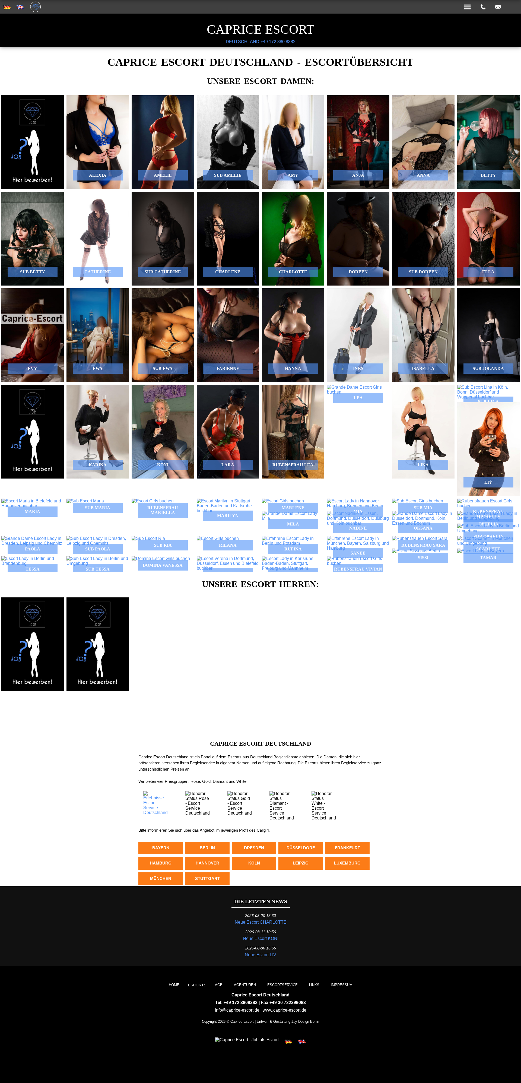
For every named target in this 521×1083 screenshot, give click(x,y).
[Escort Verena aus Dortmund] (228, 563)
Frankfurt (347, 847)
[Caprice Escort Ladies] (358, 390)
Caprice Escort (260, 29)
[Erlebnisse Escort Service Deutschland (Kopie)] (155, 812)
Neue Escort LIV (260, 954)
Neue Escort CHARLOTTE (261, 922)
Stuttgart (207, 878)
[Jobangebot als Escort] (32, 142)
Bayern (160, 847)
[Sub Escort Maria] (97, 501)
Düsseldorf (301, 847)
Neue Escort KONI (260, 938)
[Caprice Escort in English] (302, 1042)
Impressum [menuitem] (341, 985)
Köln (254, 863)
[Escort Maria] (32, 503)
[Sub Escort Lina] (488, 392)
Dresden (254, 847)
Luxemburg (347, 863)
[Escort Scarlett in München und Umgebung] (488, 541)
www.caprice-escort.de (284, 1010)
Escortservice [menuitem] (282, 985)
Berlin (207, 847)
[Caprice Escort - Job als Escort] (246, 1040)
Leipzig (301, 863)
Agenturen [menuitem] (245, 985)
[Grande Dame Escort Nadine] (358, 518)
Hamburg (160, 863)
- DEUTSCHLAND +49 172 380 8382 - (260, 41)
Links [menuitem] (314, 985)
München (160, 878)
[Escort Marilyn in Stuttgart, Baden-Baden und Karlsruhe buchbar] (228, 506)
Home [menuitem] (174, 985)
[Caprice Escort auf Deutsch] (288, 1042)
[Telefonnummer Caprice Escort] (483, 7)
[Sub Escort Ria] (163, 538)
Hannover (207, 863)
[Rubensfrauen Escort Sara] (423, 538)
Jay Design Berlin (305, 1021)
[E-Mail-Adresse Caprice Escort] (498, 7)
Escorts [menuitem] (197, 985)
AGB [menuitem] (219, 985)
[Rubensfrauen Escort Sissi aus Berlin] (423, 551)
